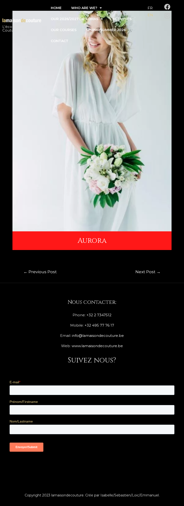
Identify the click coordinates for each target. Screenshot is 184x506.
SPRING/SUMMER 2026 (106, 30)
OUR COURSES (63, 30)
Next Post (148, 271)
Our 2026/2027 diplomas (74, 19)
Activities (122, 19)
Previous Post (40, 271)
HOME (56, 8)
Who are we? (84, 8)
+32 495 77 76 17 (99, 325)
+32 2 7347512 (98, 315)
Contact (59, 41)
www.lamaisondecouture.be (97, 346)
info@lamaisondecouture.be (98, 335)
